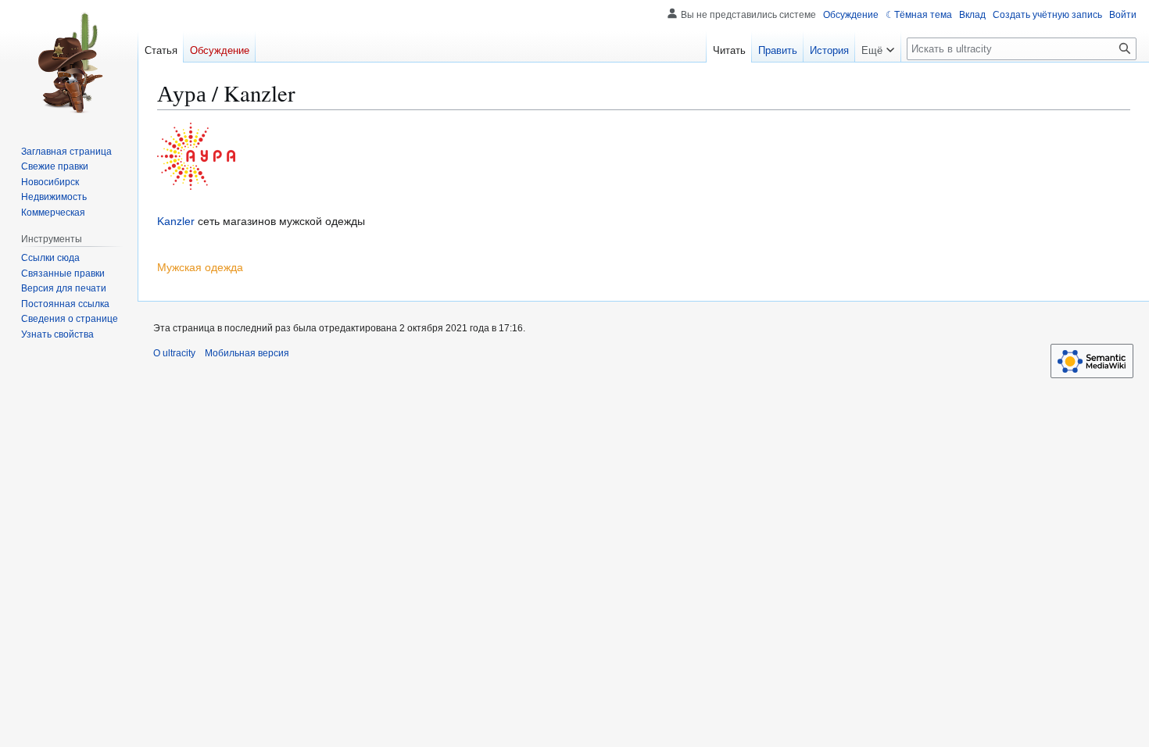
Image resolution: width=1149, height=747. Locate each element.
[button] (877, 47)
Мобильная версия (247, 353)
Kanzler (176, 221)
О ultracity (174, 353)
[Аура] (196, 155)
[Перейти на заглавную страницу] (68, 62)
